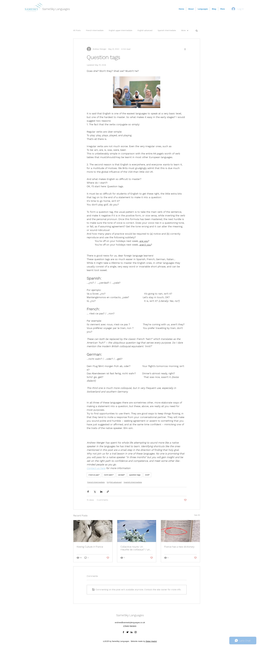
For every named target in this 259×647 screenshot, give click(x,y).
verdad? (121, 475)
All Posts (77, 30)
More (183, 30)
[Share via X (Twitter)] (94, 491)
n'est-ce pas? (93, 475)
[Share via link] (108, 491)
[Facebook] (123, 632)
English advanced (145, 30)
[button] (196, 30)
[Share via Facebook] (88, 491)
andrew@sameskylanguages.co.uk (130, 622)
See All (197, 515)
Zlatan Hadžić (151, 641)
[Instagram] (135, 632)
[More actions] (185, 49)
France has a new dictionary (179, 546)
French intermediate (94, 30)
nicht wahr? (108, 475)
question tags (135, 475)
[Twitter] (127, 632)
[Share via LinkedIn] (101, 491)
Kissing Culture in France (90, 546)
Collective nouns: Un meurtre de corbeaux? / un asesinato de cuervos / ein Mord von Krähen (135, 548)
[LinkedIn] (131, 632)
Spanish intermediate (167, 30)
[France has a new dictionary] (180, 531)
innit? (147, 475)
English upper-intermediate (120, 30)
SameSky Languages (56, 9)
